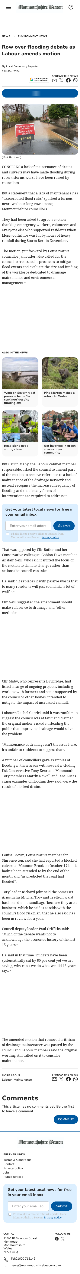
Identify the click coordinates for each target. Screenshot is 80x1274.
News (6, 36)
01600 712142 (25, 1259)
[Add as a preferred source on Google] (39, 79)
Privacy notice (50, 537)
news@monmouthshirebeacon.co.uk (36, 1265)
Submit (64, 525)
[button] (8, 7)
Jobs (6, 1173)
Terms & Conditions (17, 1160)
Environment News (32, 36)
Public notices (13, 1177)
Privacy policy (13, 1168)
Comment (66, 1119)
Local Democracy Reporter (22, 66)
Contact (8, 1164)
